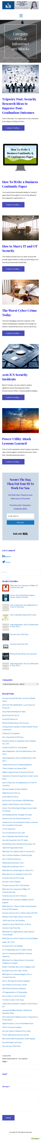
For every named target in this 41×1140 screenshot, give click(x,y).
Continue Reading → (13, 128)
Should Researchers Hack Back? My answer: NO (18, 844)
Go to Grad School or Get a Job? (13, 833)
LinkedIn (8, 556)
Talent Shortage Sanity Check (12, 848)
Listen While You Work (10, 797)
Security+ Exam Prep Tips (19, 644)
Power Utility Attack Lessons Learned (15, 1035)
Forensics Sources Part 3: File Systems (15, 885)
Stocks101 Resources (10, 719)
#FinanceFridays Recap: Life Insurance (23, 654)
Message (6, 1086)
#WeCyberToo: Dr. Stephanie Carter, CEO (17, 874)
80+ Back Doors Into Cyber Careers (15, 971)
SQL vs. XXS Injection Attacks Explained (16, 981)
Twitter (8, 562)
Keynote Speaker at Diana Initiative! (14, 789)
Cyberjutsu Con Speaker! (11, 733)
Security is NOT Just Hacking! (12, 946)
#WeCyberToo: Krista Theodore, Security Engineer (20, 938)
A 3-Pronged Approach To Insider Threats (17, 950)
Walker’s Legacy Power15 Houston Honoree (18, 772)
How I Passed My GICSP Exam (12, 737)
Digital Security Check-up (11, 793)
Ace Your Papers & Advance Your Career (16, 1031)
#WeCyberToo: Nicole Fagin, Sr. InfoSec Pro (17, 870)
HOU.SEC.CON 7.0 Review (11, 882)
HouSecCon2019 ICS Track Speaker (14, 747)
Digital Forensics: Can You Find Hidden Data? (17, 1023)
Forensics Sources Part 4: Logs (13, 878)
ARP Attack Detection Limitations (14, 988)
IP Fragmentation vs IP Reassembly (14, 992)
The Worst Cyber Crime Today (13, 1000)
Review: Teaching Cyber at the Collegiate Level (18, 967)
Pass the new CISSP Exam (19, 634)
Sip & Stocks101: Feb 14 (10, 715)
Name (5, 1061)
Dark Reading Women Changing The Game (17, 815)
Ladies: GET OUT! (8, 942)
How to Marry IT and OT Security (14, 996)
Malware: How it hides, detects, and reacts (17, 917)
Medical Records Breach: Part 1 (13, 867)
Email (5, 1074)
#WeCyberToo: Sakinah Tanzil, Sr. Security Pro (18, 851)
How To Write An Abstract (11, 859)
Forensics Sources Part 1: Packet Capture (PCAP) (19, 913)
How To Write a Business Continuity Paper (17, 855)
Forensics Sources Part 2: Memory (14, 896)
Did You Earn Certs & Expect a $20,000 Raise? (18, 800)
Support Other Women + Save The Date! (16, 804)
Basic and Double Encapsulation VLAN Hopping (18, 1039)
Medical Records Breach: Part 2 (13, 863)
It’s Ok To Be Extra (8, 829)
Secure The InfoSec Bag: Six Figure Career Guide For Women (22, 596)
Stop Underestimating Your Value (14, 712)
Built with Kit (20, 534)
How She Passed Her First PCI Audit (15, 840)
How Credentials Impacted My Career (23, 615)
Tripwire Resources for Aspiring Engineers (17, 765)
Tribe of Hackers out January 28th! (14, 768)
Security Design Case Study (12, 1042)
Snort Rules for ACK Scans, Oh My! (14, 985)
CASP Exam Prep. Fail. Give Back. (13, 920)
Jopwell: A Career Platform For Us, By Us (16, 924)
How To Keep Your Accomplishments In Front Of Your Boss (24, 606)
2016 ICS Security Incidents (12, 1027)
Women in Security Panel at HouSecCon (16, 818)
